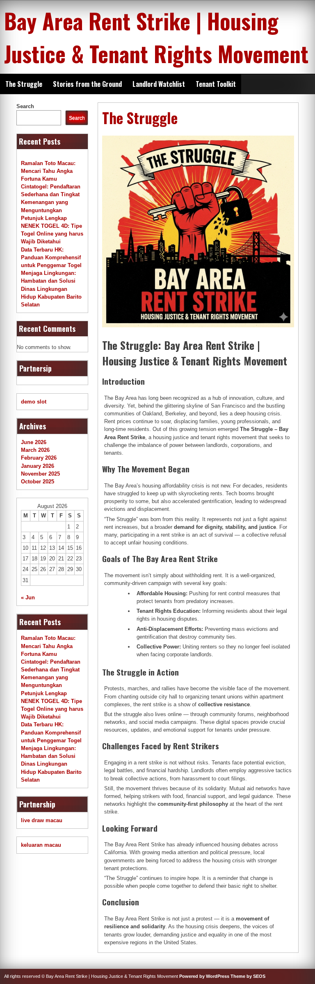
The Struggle (23, 84)
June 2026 (33, 442)
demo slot (33, 402)
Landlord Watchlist (158, 84)
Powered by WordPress (204, 976)
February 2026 (39, 458)
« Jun (28, 597)
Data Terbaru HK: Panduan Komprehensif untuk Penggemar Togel (51, 257)
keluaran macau (41, 845)
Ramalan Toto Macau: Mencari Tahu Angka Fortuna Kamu (48, 171)
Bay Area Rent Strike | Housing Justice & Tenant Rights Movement (156, 37)
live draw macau (41, 820)
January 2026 (37, 466)
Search (25, 106)
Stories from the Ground (87, 84)
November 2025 (40, 474)
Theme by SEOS (248, 976)
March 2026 (35, 450)
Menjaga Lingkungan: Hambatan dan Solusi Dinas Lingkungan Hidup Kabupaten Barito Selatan (51, 289)
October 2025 (37, 481)
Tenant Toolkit (216, 84)
